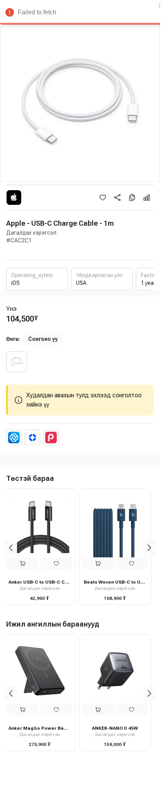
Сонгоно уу (43, 339)
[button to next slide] (149, 547)
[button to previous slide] (11, 547)
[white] (16, 361)
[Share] (117, 197)
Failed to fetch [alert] (37, 12)
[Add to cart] (26, 563)
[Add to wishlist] (102, 197)
